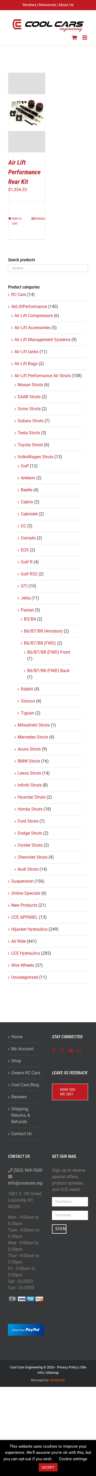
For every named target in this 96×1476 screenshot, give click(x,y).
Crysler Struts (30, 845)
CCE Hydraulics (25, 953)
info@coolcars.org (25, 1183)
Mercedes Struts (33, 737)
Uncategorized (24, 977)
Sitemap (52, 1373)
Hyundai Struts (32, 797)
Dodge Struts (30, 833)
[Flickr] (79, 1050)
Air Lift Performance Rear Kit (24, 172)
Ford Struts (28, 821)
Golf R (27, 562)
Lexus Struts (29, 773)
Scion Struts (29, 408)
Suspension (22, 881)
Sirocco (28, 701)
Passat (27, 610)
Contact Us (21, 1133)
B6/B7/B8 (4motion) (43, 631)
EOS (25, 549)
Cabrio (27, 501)
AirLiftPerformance (29, 306)
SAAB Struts (29, 396)
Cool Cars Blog (25, 1084)
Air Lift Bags (26, 363)
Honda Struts (30, 809)
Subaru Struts (30, 420)
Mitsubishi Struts (34, 725)
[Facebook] (54, 1050)
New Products (24, 905)
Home (16, 1036)
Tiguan (27, 713)
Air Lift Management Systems (42, 339)
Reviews (19, 1096)
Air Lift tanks (26, 351)
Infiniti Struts (30, 785)
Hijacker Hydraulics (29, 929)
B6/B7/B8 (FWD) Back (48, 670)
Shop (16, 1060)
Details (40, 218)
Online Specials (25, 893)
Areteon (28, 477)
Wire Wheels (22, 965)
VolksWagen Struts (35, 456)
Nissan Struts (30, 384)
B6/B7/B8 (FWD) (40, 643)
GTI (24, 586)
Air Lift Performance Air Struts (42, 375)
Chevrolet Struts (32, 857)
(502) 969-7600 (27, 1170)
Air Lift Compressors (33, 315)
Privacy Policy (67, 1367)
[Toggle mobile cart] (74, 37)
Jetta (25, 598)
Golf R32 (29, 574)
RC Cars (18, 294)
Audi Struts (28, 869)
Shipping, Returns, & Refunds (20, 1115)
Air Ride (18, 941)
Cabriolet (29, 513)
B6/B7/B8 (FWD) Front (48, 652)
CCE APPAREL (24, 917)
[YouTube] (71, 1050)
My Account (22, 1048)
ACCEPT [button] (48, 1467)
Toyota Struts (30, 444)
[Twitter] (62, 1050)
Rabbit (27, 689)
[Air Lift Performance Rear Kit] (26, 112)
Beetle (26, 489)
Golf (25, 465)
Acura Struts (29, 749)
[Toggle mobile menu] (85, 37)
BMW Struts (29, 761)
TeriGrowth (57, 1380)
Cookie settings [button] (73, 1459)
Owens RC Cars (25, 1072)
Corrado (28, 537)
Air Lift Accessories (32, 327)
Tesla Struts (29, 432)
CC (23, 525)
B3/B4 (30, 619)
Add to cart (17, 221)
